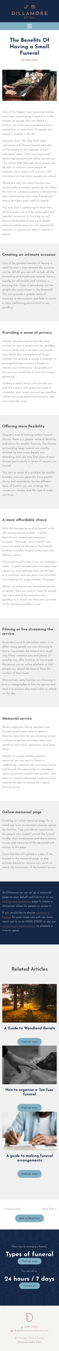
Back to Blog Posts (29, 1218)
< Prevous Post (11, 1209)
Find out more (29, 1042)
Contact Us (29, 1286)
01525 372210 (30, 1327)
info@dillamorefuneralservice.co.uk (31, 1331)
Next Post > (49, 1209)
